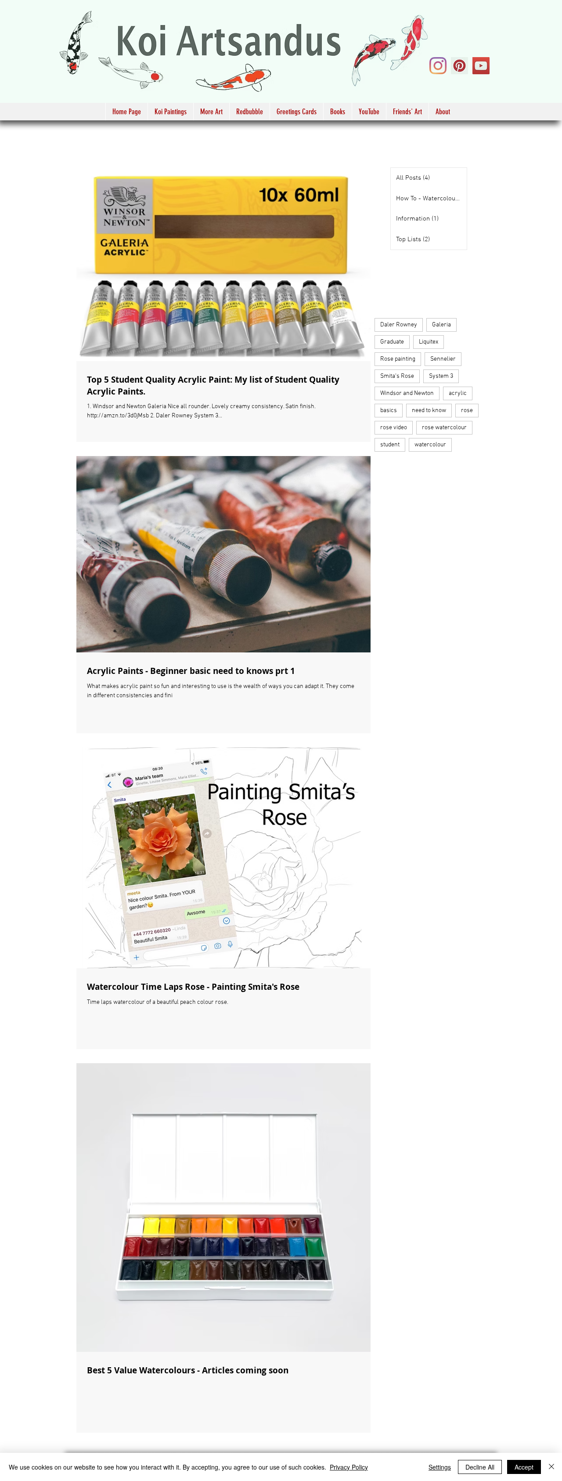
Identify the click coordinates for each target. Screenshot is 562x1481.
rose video (393, 427)
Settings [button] (440, 1467)
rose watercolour (444, 427)
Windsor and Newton (407, 393)
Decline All (479, 1467)
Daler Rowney (398, 325)
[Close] (551, 1467)
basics (388, 410)
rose (467, 410)
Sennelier (443, 359)
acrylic (458, 393)
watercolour (430, 445)
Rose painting (397, 359)
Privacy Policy (349, 1467)
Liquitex (428, 342)
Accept (524, 1467)
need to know (429, 410)
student (390, 445)
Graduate (392, 342)
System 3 (441, 376)
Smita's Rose (397, 376)
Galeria (441, 325)
